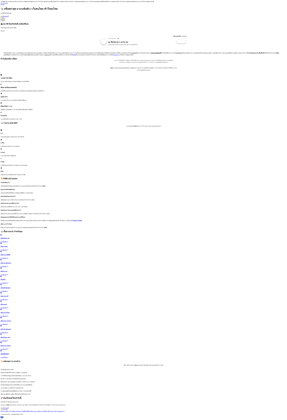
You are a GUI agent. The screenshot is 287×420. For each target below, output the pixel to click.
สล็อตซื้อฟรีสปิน (26, 411)
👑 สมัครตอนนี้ (5, 16)
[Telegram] (1, 417)
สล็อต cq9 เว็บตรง (16, 411)
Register (2, 4)
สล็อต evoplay (33, 411)
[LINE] (2, 417)
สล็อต (74, 54)
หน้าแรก (3, 411)
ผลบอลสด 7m (116, 54)
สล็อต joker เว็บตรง (52, 411)
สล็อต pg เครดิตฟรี (42, 411)
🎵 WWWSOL (4, 3)
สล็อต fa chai (8, 411)
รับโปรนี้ (182, 41)
